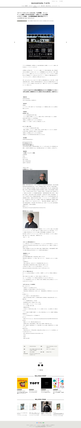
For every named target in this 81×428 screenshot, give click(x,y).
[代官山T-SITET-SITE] (41, 3)
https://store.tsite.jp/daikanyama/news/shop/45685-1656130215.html (46, 318)
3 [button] (41, 61)
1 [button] (39, 61)
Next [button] (67, 42)
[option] (40, 42)
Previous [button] (14, 42)
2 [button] (40, 61)
